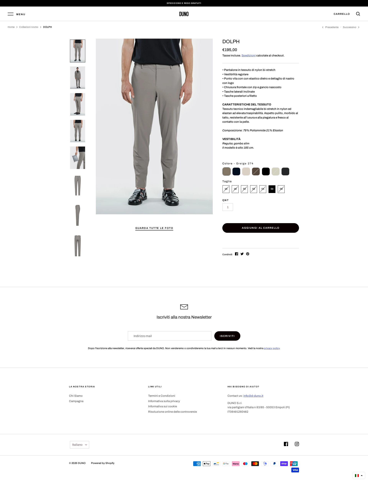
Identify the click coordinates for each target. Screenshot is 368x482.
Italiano (77, 444)
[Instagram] (297, 444)
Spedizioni (249, 55)
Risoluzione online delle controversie (172, 411)
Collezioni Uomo (28, 27)
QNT (225, 200)
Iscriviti (227, 336)
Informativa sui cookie (162, 406)
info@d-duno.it (253, 395)
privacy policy (271, 348)
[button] (359, 475)
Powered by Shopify (102, 463)
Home (11, 27)
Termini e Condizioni (161, 395)
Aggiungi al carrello (260, 227)
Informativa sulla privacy (164, 401)
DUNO (81, 463)
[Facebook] (286, 444)
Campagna (76, 401)
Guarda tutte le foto (154, 228)
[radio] (227, 171)
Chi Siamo (76, 395)
